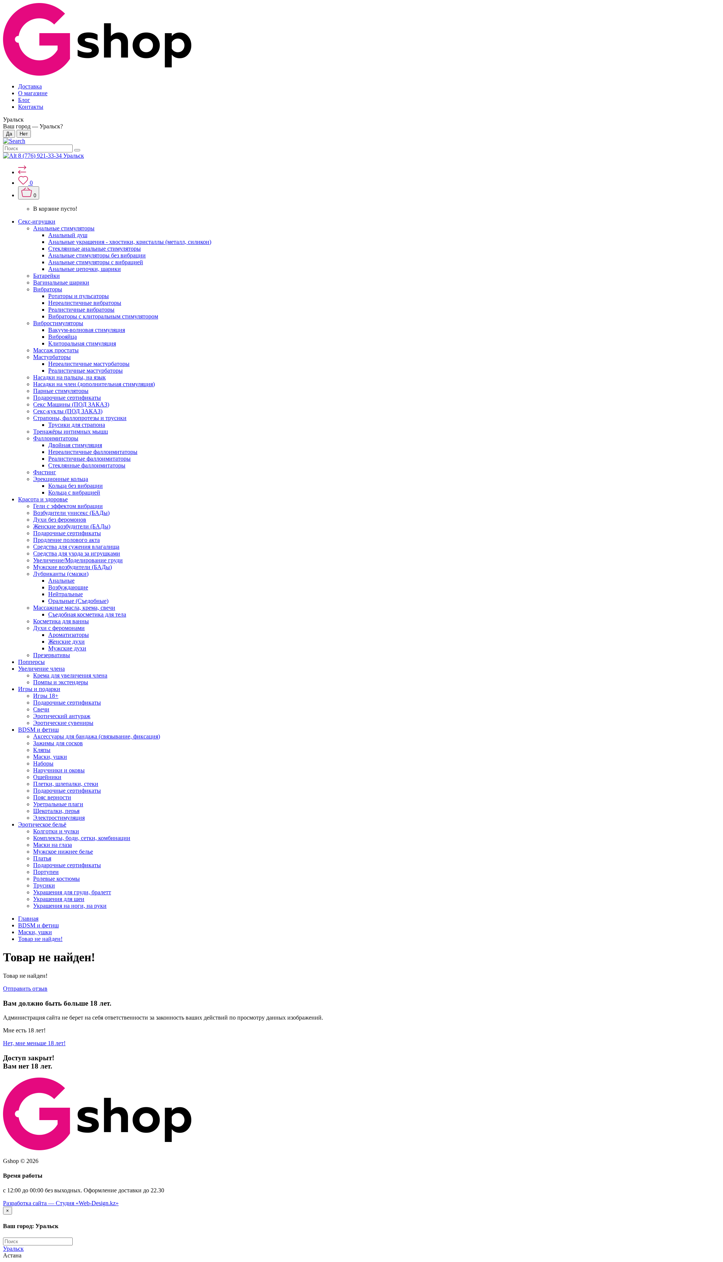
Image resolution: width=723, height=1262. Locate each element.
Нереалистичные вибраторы (84, 303)
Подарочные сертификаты (67, 397)
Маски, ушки (50, 757)
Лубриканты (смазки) (60, 574)
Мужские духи (67, 648)
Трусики (44, 885)
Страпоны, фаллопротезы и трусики (80, 418)
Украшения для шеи (58, 899)
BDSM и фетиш (38, 729)
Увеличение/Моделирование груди (78, 560)
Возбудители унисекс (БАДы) (71, 513)
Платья (42, 858)
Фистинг (44, 472)
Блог (24, 100)
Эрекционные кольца (60, 479)
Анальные (61, 580)
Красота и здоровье (43, 499)
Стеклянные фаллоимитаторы (86, 465)
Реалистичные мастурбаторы (85, 370)
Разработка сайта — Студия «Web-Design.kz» (61, 1203)
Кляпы (41, 750)
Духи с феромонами (59, 628)
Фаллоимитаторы (55, 438)
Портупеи (46, 872)
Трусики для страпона (76, 425)
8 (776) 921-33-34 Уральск (51, 155)
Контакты (30, 107)
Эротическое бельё (42, 824)
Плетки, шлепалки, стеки (65, 784)
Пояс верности (52, 797)
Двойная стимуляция (75, 445)
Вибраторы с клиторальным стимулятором (103, 316)
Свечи (41, 709)
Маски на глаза (52, 845)
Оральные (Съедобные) (78, 601)
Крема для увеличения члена (70, 675)
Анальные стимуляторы (64, 228)
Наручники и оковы (59, 770)
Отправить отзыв (25, 988)
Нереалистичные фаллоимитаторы (92, 452)
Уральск (13, 1248)
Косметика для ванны (61, 621)
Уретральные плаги (58, 804)
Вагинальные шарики (61, 282)
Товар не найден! (40, 939)
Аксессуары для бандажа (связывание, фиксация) (96, 736)
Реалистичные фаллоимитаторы (89, 458)
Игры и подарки (39, 689)
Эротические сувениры (63, 723)
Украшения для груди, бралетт (72, 892)
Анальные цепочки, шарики (84, 269)
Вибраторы (47, 289)
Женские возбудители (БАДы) (71, 526)
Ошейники (47, 777)
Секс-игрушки (36, 221)
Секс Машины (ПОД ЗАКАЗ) (71, 404)
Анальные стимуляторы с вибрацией (95, 262)
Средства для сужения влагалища (76, 546)
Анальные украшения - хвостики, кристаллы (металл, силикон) (129, 242)
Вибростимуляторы (58, 323)
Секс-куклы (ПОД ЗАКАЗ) (67, 411)
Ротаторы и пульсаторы (78, 296)
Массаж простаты (56, 350)
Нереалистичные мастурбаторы (89, 364)
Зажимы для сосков (58, 743)
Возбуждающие (68, 587)
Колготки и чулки (56, 831)
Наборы (43, 763)
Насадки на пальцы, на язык (69, 377)
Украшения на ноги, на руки (70, 906)
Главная (28, 918)
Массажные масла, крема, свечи (74, 607)
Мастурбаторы (52, 357)
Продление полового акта (66, 540)
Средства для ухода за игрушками (76, 553)
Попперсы (31, 662)
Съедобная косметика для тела (87, 614)
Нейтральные (65, 594)
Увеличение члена (41, 668)
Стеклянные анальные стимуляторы (94, 248)
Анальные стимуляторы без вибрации (97, 255)
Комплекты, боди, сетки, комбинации (81, 838)
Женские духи (66, 641)
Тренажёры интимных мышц (70, 431)
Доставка (30, 86)
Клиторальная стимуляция (82, 343)
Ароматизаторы (68, 635)
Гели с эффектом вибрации (68, 506)
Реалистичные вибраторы (81, 309)
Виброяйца (62, 336)
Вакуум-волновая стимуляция (86, 330)
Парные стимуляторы (60, 391)
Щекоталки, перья (56, 811)
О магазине (32, 93)
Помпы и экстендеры (60, 682)
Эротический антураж (61, 716)
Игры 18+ (45, 696)
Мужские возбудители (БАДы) (72, 567)
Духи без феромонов (59, 519)
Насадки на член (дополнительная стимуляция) (94, 384)
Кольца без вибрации (75, 486)
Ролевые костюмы (56, 878)
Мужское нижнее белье (63, 851)
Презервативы (51, 655)
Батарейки (46, 275)
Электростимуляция (59, 817)
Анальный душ (67, 235)
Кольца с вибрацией (74, 492)
